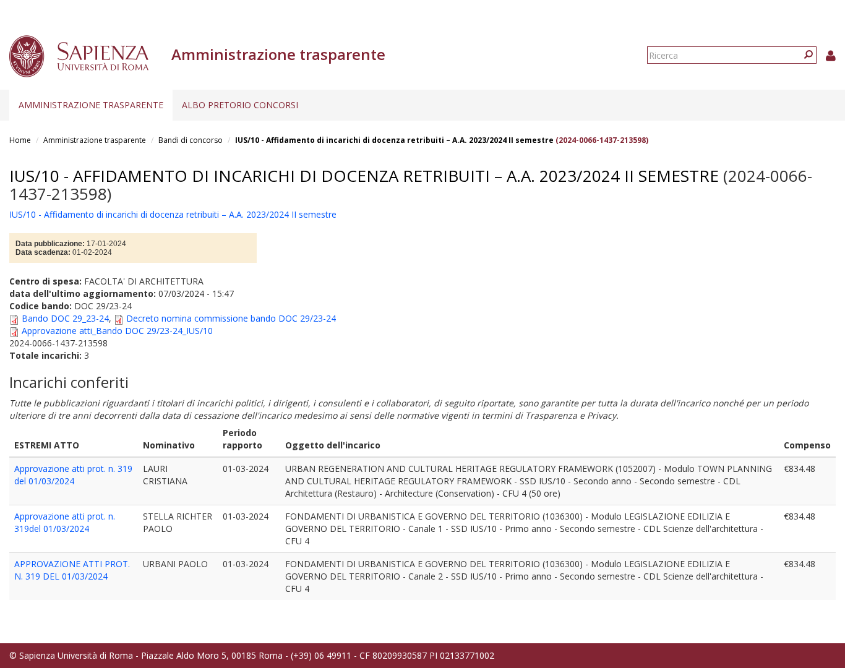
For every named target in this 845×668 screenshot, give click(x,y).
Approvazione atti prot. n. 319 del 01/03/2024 (73, 475)
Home (20, 140)
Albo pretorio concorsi (240, 105)
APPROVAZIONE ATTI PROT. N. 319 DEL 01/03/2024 (72, 570)
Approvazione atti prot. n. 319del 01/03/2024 (64, 522)
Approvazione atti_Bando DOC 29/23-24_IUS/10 (117, 330)
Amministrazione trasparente (91, 105)
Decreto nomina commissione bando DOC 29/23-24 (231, 318)
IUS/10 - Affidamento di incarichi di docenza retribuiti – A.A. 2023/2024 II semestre (394, 140)
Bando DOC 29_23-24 (65, 318)
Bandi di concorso (190, 140)
